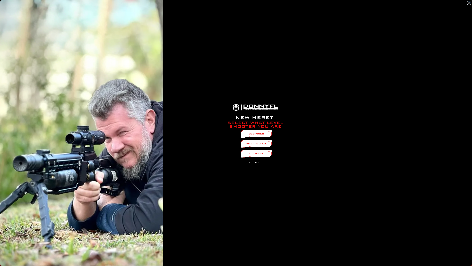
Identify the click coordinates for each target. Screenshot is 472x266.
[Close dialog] (469, 3)
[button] (256, 134)
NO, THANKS (254, 162)
